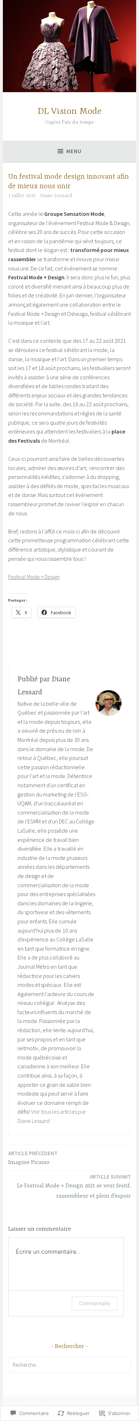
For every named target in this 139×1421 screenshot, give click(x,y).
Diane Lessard (56, 195)
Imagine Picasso (32, 1158)
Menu (74, 151)
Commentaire (94, 1303)
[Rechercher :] (69, 1364)
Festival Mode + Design (34, 576)
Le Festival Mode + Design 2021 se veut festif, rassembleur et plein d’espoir (74, 1186)
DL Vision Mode (69, 111)
